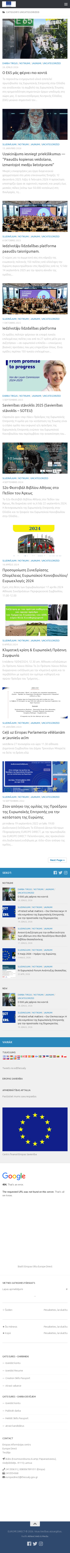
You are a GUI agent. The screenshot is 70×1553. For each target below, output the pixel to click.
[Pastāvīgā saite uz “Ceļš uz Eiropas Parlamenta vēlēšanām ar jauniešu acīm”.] (35, 702)
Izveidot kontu (13, 1363)
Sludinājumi (9, 144)
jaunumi (36, 63)
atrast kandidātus (14, 1425)
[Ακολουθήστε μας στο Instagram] (66, 873)
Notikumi (25, 63)
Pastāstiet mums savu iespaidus (19, 1096)
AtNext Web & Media (38, 1536)
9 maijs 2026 (37, 953)
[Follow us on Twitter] (60, 873)
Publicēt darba (13, 1410)
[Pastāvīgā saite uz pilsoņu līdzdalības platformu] (35, 298)
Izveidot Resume (14, 1370)
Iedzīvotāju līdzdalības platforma (29, 328)
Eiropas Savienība (12, 1078)
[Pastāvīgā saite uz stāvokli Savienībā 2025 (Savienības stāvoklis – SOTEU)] (35, 375)
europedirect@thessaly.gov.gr (21, 1477)
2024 (35, 575)
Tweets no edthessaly (14, 1068)
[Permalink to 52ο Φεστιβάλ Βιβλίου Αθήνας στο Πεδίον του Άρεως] (35, 458)
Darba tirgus (10, 63)
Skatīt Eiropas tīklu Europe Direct (35, 1266)
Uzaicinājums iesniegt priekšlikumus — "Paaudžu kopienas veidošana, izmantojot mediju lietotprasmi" (33, 159)
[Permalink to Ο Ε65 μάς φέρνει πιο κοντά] (35, 39)
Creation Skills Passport (17, 1378)
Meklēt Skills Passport (16, 1418)
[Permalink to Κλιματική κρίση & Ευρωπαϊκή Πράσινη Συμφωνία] (35, 620)
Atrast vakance (13, 1385)
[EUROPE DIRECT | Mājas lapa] (11, 4)
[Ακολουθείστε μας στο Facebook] (55, 873)
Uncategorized (52, 63)
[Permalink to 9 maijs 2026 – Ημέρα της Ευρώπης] (8, 954)
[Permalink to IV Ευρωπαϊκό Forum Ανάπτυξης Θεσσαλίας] (8, 971)
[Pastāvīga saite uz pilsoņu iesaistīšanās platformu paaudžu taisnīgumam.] (35, 216)
